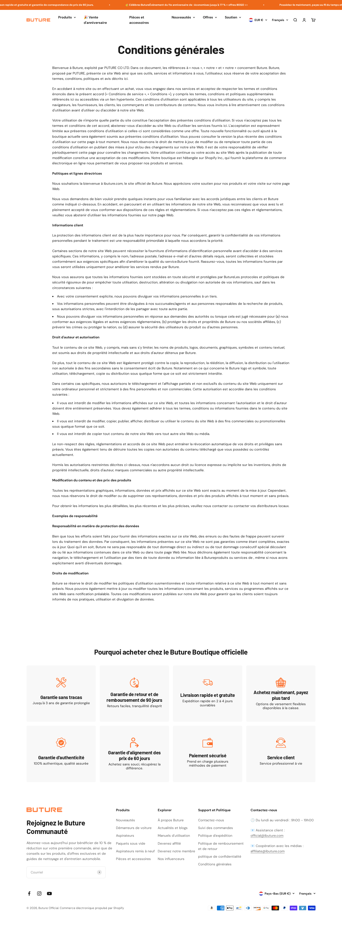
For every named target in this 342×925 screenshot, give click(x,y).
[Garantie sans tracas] (61, 693)
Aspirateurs (125, 835)
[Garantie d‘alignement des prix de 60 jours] (134, 754)
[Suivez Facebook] (29, 893)
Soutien (231, 17)
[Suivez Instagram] (39, 893)
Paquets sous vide (130, 843)
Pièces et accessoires (139, 20)
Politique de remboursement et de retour (221, 846)
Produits (65, 17)
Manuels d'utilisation (174, 835)
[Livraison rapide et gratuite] (207, 693)
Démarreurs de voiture (134, 828)
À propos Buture (171, 820)
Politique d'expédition (215, 835)
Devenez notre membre (176, 851)
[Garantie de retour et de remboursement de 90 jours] (134, 693)
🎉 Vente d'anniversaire (95, 20)
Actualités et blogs (173, 828)
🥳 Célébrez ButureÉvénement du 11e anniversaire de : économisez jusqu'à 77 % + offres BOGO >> (171, 5)
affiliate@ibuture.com (268, 851)
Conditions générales (215, 864)
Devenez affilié (169, 843)
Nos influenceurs (171, 859)
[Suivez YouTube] (49, 893)
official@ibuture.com (267, 835)
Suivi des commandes (215, 828)
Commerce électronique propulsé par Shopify (92, 908)
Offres (208, 17)
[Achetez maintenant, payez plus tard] (280, 693)
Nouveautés (181, 17)
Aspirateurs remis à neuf (135, 851)
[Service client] (280, 754)
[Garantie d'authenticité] (61, 754)
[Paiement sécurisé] (207, 754)
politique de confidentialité (219, 856)
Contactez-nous (211, 820)
